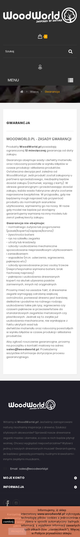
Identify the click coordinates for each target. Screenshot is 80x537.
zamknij (8, 521)
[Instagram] (16, 503)
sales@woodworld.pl (33, 469)
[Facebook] (6, 503)
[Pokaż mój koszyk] (40, 36)
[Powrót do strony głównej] (21, 91)
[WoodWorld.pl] (40, 16)
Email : (14, 469)
